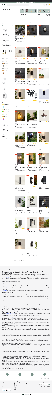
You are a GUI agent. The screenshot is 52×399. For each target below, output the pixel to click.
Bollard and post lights (6, 285)
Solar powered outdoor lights (5, 277)
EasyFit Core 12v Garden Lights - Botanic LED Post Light (44, 102)
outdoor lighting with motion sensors (10, 313)
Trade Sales (15, 385)
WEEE (2, 386)
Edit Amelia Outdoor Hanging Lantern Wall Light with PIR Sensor (31, 231)
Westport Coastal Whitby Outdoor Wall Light (32, 39)
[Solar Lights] (44, 11)
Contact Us (3, 383)
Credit (15, 388)
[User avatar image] (47, 5)
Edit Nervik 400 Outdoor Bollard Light (19, 188)
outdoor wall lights (6, 284)
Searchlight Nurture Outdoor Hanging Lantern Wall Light (31, 210)
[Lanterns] (31, 11)
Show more (3, 46)
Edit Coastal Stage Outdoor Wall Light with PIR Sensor (43, 210)
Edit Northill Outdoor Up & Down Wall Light (19, 103)
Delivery (3, 384)
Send (48, 384)
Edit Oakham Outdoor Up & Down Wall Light (32, 82)
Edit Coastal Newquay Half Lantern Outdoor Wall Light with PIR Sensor (31, 189)
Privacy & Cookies (16, 384)
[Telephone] (44, 5)
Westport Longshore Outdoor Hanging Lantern (20, 125)
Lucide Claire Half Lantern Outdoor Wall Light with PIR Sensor (20, 168)
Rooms (15, 389)
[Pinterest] (30, 394)
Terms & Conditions (16, 383)
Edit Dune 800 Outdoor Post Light (19, 145)
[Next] (48, 12)
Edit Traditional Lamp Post (42, 82)
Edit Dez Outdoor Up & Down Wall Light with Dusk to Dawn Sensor (44, 146)
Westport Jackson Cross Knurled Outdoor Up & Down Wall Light (19, 210)
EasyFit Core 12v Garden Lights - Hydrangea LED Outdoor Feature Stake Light (32, 124)
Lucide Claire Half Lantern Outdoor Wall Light (32, 168)
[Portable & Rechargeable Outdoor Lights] (48, 11)
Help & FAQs (3, 382)
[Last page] (49, 260)
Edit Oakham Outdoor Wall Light (19, 252)
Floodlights (4, 288)
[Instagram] (28, 394)
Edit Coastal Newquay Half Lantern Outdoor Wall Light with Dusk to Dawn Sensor (32, 253)
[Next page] (48, 260)
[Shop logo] (5, 4)
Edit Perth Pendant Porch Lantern (43, 123)
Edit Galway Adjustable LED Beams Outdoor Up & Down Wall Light (43, 168)
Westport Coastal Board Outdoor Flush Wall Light (44, 39)
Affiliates (27, 384)
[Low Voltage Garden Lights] (22, 11)
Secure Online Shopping (17, 382)
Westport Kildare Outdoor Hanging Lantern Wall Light (43, 231)
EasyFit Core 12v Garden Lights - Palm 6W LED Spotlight (31, 145)
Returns (3, 385)
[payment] (7, 389)
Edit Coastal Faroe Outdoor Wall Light (20, 81)
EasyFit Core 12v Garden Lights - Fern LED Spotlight (20, 39)
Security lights (5, 290)
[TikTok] (25, 394)
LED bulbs (12, 317)
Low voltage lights (5, 287)
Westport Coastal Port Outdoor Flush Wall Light (31, 61)
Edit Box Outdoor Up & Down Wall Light (20, 230)
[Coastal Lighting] (40, 11)
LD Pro (15, 386)
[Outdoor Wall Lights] (27, 11)
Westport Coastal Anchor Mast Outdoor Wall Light (20, 61)
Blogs (27, 383)
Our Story (27, 382)
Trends (15, 387)
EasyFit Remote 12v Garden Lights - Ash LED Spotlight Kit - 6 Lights (32, 103)
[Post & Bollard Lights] (35, 11)
